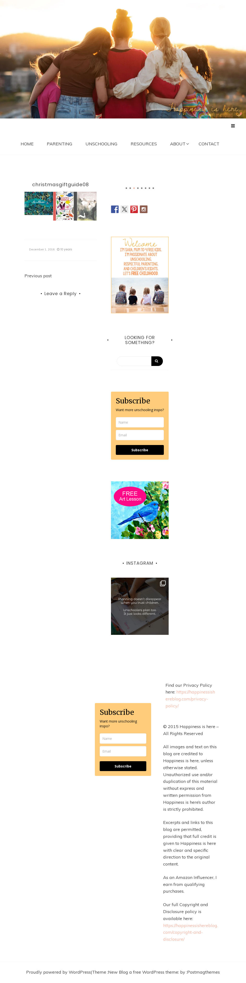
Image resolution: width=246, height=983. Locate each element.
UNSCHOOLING (101, 144)
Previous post (38, 275)
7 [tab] (149, 188)
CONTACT (209, 144)
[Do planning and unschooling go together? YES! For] (140, 606)
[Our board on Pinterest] (134, 209)
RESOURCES (144, 144)
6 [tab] (145, 188)
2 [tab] (130, 188)
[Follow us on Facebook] (115, 209)
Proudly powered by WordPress (58, 972)
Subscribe (139, 450)
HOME (27, 144)
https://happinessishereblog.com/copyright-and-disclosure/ (190, 932)
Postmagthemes (203, 972)
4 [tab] (138, 188)
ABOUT (177, 144)
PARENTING (59, 144)
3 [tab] (134, 188)
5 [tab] (141, 188)
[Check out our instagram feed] (144, 209)
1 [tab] (126, 188)
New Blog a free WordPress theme (143, 972)
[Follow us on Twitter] (124, 209)
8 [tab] (153, 188)
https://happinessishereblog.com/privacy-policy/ (190, 699)
